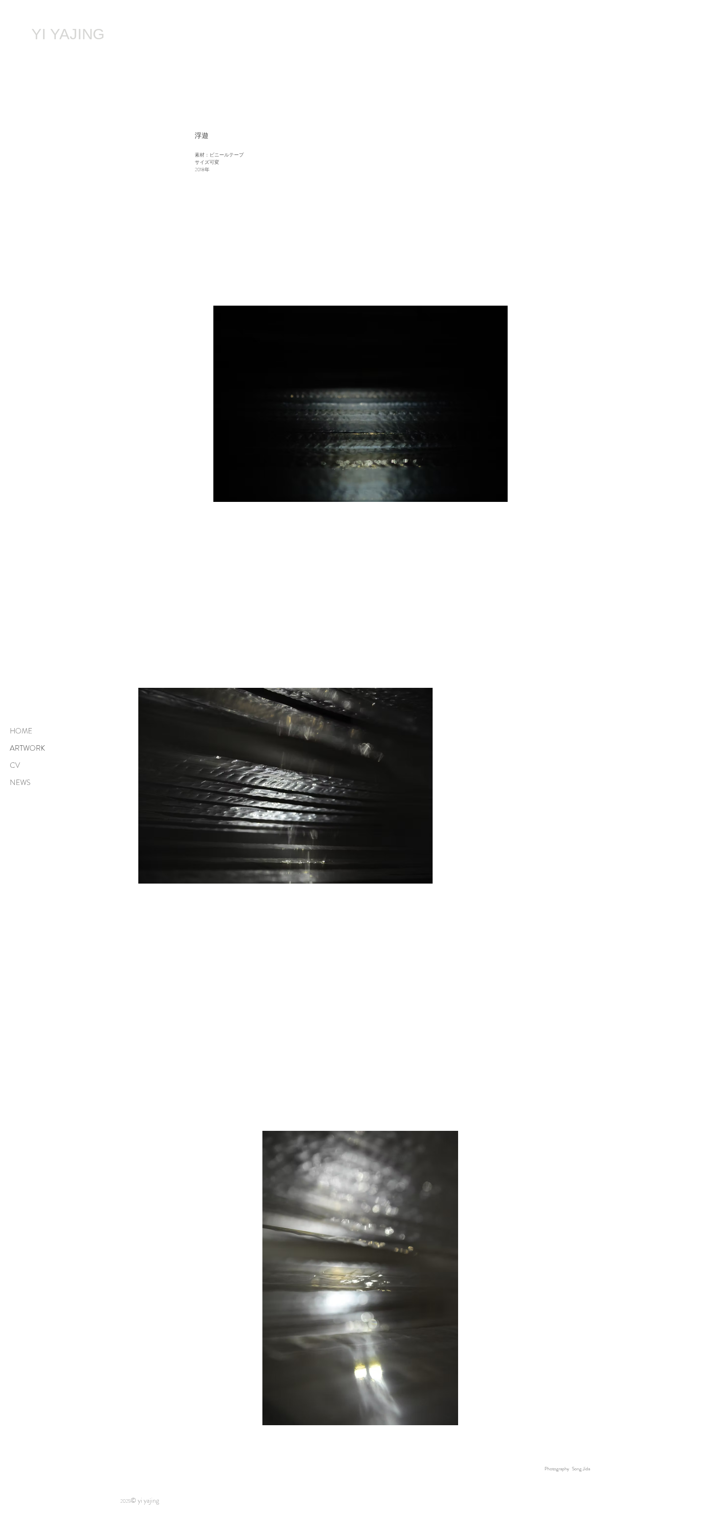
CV (15, 765)
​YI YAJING (67, 34)
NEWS (20, 782)
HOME (21, 731)
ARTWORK (27, 748)
